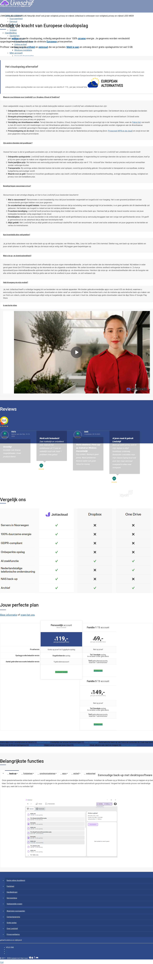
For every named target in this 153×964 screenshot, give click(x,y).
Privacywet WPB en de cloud (120, 131)
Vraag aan (98, 671)
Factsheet (10, 886)
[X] (6, 953)
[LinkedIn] (6, 951)
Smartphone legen (82, 745)
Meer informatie (8, 614)
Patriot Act (136, 122)
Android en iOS (43, 742)
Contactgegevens (13, 917)
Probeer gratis (61, 672)
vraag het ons (28, 614)
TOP (2, 962)
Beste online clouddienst (16, 880)
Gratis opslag (11, 923)
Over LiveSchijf (12, 928)
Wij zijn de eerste (36, 745)
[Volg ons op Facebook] (6, 949)
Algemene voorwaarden (16, 911)
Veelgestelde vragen (14, 904)
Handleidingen (12, 892)
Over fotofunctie (91, 742)
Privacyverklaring (13, 934)
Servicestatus (12, 898)
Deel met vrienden (129, 745)
